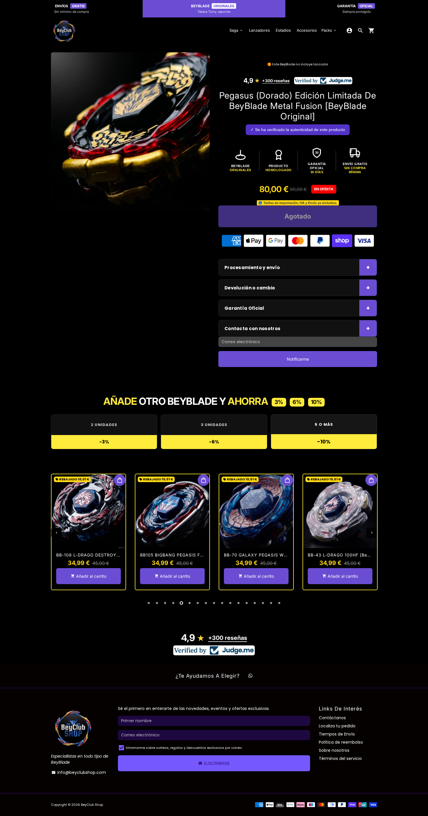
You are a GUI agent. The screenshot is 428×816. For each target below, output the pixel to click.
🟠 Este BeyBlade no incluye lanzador (297, 64)
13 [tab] (247, 603)
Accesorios (307, 30)
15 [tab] (263, 603)
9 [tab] (214, 603)
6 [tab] (190, 603)
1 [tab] (149, 603)
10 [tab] (222, 603)
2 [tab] (157, 603)
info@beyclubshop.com (79, 772)
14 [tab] (255, 603)
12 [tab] (238, 603)
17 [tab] (279, 603)
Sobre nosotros (334, 750)
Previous (56, 533)
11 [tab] (230, 603)
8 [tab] (206, 603)
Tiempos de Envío (337, 734)
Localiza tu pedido (337, 726)
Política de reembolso (341, 742)
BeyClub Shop (92, 804)
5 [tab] (181, 603)
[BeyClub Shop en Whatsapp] (250, 676)
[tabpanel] (88, 532)
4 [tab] (173, 603)
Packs (329, 30)
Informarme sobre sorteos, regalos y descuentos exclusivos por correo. (184, 747)
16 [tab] (271, 603)
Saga (236, 30)
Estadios (283, 30)
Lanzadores (259, 30)
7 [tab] (198, 603)
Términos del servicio (340, 758)
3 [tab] (165, 603)
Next (372, 533)
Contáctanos (332, 718)
